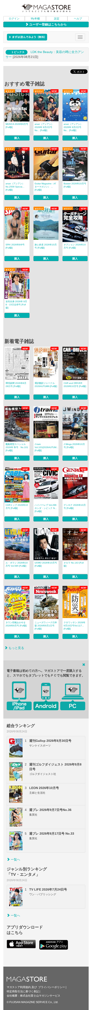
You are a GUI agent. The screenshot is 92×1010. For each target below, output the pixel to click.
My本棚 (35, 18)
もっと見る (16, 648)
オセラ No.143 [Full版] (74, 564)
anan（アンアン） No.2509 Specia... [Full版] (15, 186)
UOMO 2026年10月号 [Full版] (46, 564)
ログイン (14, 18)
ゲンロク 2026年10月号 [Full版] (75, 506)
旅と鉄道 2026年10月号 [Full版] (46, 246)
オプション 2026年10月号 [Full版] (75, 246)
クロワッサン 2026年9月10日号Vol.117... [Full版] (74, 625)
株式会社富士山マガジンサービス (40, 995)
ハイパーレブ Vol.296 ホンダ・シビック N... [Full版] (46, 508)
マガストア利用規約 (19, 987)
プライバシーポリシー (51, 987)
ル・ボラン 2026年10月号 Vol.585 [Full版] (17, 564)
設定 (56, 18)
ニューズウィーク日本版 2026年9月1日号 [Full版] (46, 625)
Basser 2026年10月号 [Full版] (75, 185)
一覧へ (15, 859)
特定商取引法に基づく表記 (23, 991)
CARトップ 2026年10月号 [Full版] (17, 506)
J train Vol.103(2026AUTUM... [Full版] (46, 447)
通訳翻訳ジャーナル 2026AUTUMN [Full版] (46, 384)
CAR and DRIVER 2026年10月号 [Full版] (75, 384)
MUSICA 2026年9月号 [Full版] (17, 125)
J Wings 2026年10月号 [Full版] (74, 446)
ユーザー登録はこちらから (47, 24)
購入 (17, 138)
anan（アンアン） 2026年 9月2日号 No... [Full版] (44, 127)
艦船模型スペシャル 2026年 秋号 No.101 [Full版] (17, 447)
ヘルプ (78, 18)
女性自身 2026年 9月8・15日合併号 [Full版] (16, 304)
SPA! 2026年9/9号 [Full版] (15, 246)
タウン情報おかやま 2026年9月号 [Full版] (16, 624)
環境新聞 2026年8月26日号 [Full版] (16, 384)
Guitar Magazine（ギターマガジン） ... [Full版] (45, 186)
